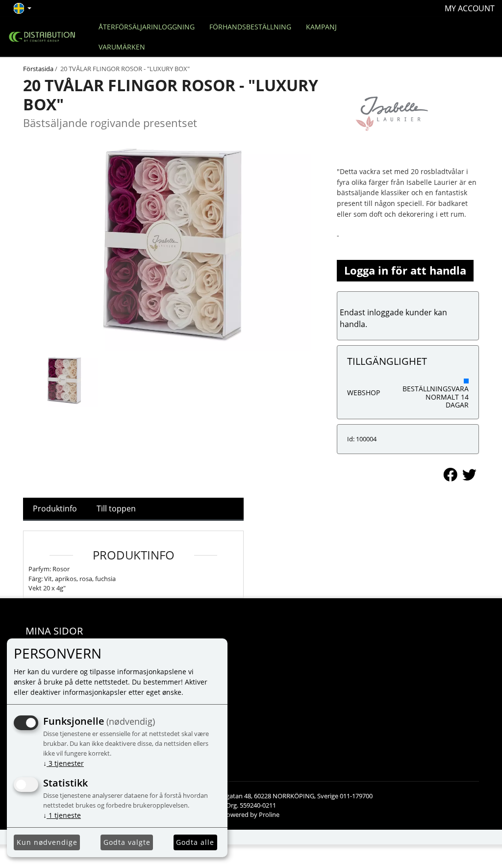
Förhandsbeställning (250, 26)
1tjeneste (62, 815)
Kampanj (321, 26)
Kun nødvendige (47, 842)
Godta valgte (127, 842)
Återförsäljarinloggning (147, 26)
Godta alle (195, 842)
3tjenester (63, 763)
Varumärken (122, 46)
